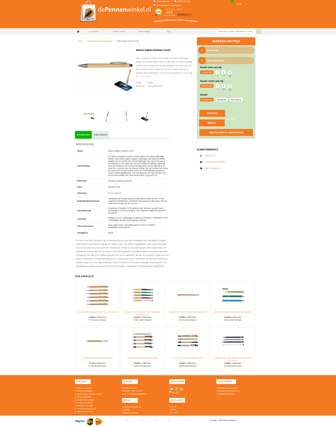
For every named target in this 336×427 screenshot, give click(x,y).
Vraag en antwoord (130, 412)
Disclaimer (149, 420)
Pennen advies (119, 31)
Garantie (125, 409)
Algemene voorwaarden (116, 420)
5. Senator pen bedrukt (84, 400)
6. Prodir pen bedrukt (84, 402)
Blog (169, 31)
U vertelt (173, 406)
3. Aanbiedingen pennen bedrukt (88, 394)
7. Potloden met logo (84, 405)
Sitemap (191, 420)
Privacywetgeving (135, 420)
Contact (172, 409)
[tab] (83, 135)
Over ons (173, 412)
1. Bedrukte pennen (83, 388)
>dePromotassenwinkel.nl (227, 388)
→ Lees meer (145, 76)
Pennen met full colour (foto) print (99, 41)
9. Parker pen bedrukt (84, 411)
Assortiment (94, 31)
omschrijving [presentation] (100, 134)
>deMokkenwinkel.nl (224, 394)
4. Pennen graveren (83, 397)
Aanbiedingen (144, 31)
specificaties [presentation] (83, 134)
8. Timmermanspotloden (85, 408)
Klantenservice (162, 420)
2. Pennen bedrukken (84, 391)
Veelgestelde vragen (178, 420)
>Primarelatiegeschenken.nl (228, 391)
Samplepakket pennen (131, 406)
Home (78, 31)
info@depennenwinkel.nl (215, 162)
